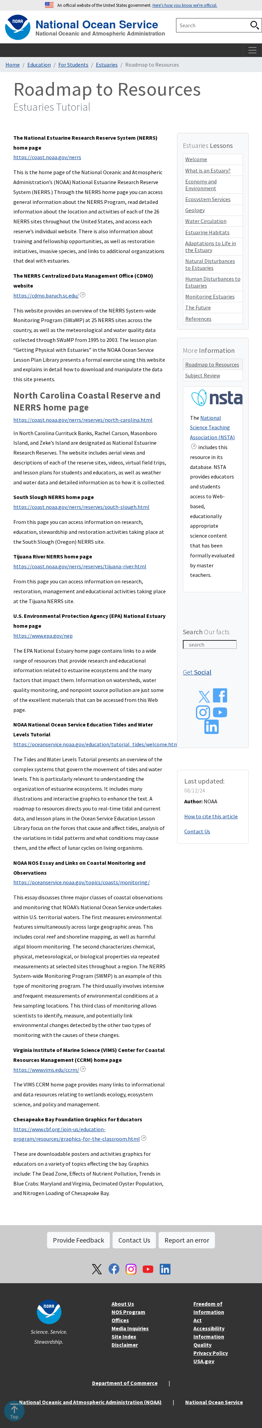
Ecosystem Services (208, 199)
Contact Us (197, 831)
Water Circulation (206, 221)
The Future (198, 307)
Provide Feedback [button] (78, 1240)
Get (197, 672)
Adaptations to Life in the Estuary (210, 246)
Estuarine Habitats (207, 232)
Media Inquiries (130, 1328)
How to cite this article (211, 816)
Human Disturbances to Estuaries (213, 282)
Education (39, 64)
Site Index (124, 1336)
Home (12, 64)
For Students (73, 64)
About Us (123, 1303)
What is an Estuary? (208, 170)
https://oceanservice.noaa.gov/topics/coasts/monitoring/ (81, 882)
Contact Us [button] (134, 1240)
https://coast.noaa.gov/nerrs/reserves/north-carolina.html (82, 419)
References (198, 318)
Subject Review (202, 375)
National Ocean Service (96, 23)
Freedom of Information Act (208, 1311)
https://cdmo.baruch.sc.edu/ (46, 295)
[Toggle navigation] (252, 50)
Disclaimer (125, 1344)
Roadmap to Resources (212, 364)
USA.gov (203, 1361)
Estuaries (107, 64)
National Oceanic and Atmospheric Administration (100, 33)
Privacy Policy (210, 1352)
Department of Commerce (125, 1383)
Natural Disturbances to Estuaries (210, 264)
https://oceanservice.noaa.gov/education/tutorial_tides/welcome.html (96, 744)
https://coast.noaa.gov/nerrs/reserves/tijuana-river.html (79, 566)
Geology (195, 210)
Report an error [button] (186, 1240)
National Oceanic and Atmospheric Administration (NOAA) (90, 1402)
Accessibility (208, 1328)
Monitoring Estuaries (210, 296)
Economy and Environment (201, 185)
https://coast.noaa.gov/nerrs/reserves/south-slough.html (81, 506)
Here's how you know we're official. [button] (184, 5)
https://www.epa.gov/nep (43, 635)
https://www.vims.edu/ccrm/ (46, 1069)
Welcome (196, 159)
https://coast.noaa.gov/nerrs (47, 157)
